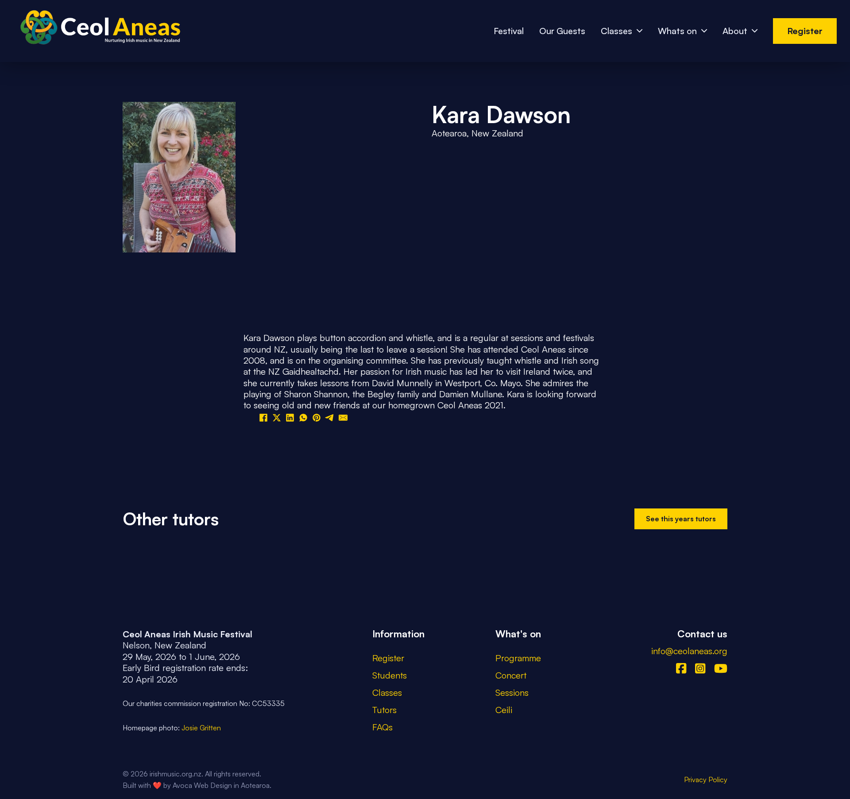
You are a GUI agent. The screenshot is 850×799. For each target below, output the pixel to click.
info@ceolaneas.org (689, 650)
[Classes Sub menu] (639, 31)
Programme (518, 657)
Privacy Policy (705, 779)
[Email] (343, 417)
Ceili (503, 709)
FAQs (382, 727)
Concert (510, 675)
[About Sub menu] (754, 31)
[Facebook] (263, 417)
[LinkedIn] (290, 417)
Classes (616, 30)
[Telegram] (329, 417)
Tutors (384, 709)
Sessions (512, 692)
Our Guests (562, 30)
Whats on (677, 30)
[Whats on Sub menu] (704, 31)
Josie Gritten (201, 727)
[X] (276, 417)
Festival (509, 30)
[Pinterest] (316, 417)
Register (805, 30)
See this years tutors (681, 518)
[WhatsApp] (303, 417)
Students (389, 675)
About (734, 30)
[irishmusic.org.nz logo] (97, 31)
